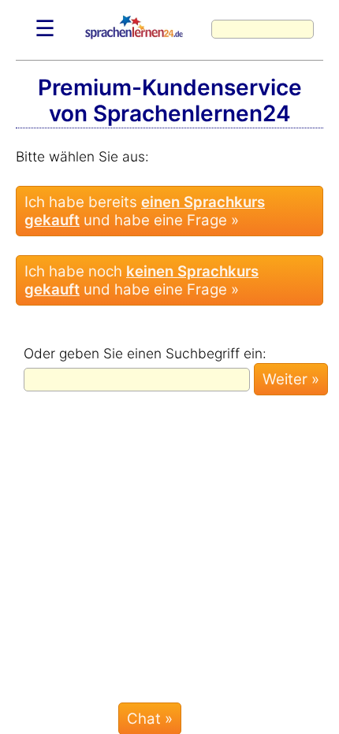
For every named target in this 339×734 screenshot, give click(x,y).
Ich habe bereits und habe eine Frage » (144, 211)
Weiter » (291, 379)
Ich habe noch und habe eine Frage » (141, 280)
